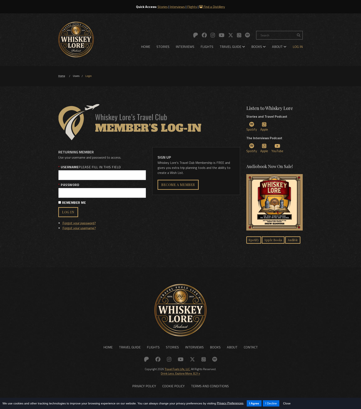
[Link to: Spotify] (247, 35)
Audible (292, 240)
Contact (251, 347)
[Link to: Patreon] (195, 35)
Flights (192, 6)
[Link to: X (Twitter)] (230, 35)
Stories (163, 6)
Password (69, 184)
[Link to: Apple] (239, 35)
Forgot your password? (79, 223)
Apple (264, 129)
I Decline (271, 403)
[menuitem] (145, 47)
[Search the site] (298, 35)
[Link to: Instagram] (213, 35)
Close (287, 403)
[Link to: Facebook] (204, 35)
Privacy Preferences (230, 403)
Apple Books (273, 240)
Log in (68, 212)
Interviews (177, 6)
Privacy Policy (144, 386)
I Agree (254, 403)
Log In (298, 47)
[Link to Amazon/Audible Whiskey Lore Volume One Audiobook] (274, 203)
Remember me (73, 202)
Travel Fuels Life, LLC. (177, 369)
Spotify (251, 129)
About (277, 47)
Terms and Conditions (210, 386)
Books (257, 47)
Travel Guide (231, 47)
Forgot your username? (79, 228)
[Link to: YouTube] (221, 35)
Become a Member (178, 184)
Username (90, 166)
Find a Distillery (214, 6)
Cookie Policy (173, 386)
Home (145, 47)
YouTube (277, 150)
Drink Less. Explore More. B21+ (180, 373)
